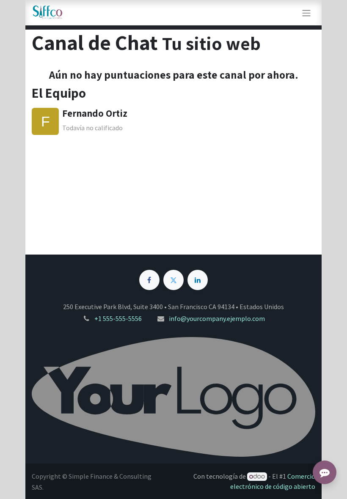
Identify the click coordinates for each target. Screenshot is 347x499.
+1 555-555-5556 (118, 318)
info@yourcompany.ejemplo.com (217, 318)
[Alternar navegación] (306, 12)
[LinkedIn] (197, 280)
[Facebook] (149, 280)
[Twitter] (173, 280)
